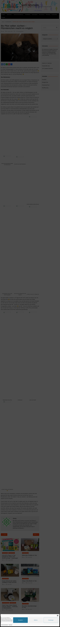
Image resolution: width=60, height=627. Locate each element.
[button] (57, 615)
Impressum (10, 624)
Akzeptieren (20, 620)
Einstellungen (50, 620)
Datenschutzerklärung (4, 624)
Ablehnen (36, 620)
